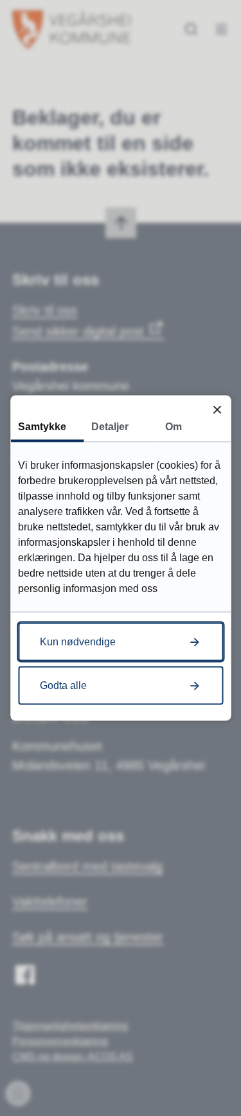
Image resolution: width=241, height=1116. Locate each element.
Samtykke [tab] (42, 426)
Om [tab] (173, 426)
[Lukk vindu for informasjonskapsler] (217, 409)
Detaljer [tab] (110, 426)
